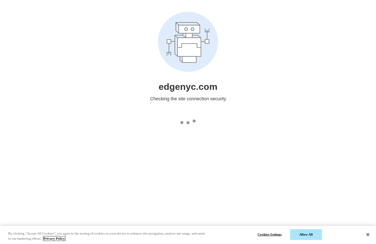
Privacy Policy (54, 238)
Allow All (306, 234)
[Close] (367, 234)
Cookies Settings (270, 234)
